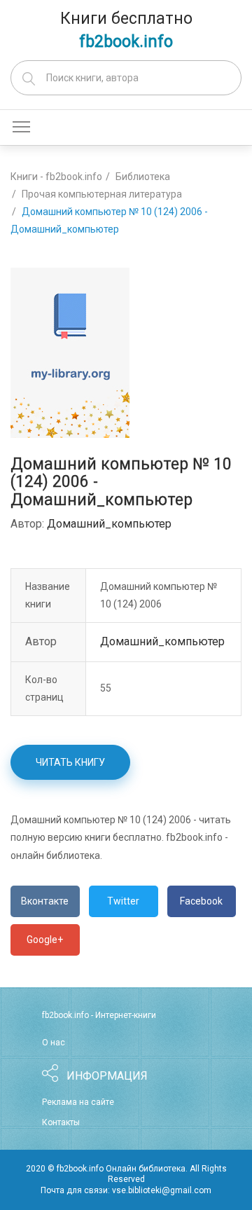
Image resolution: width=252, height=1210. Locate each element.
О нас (53, 1042)
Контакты (61, 1122)
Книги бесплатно (126, 30)
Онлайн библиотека (146, 1169)
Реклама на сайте (78, 1102)
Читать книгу (70, 762)
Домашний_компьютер (109, 523)
